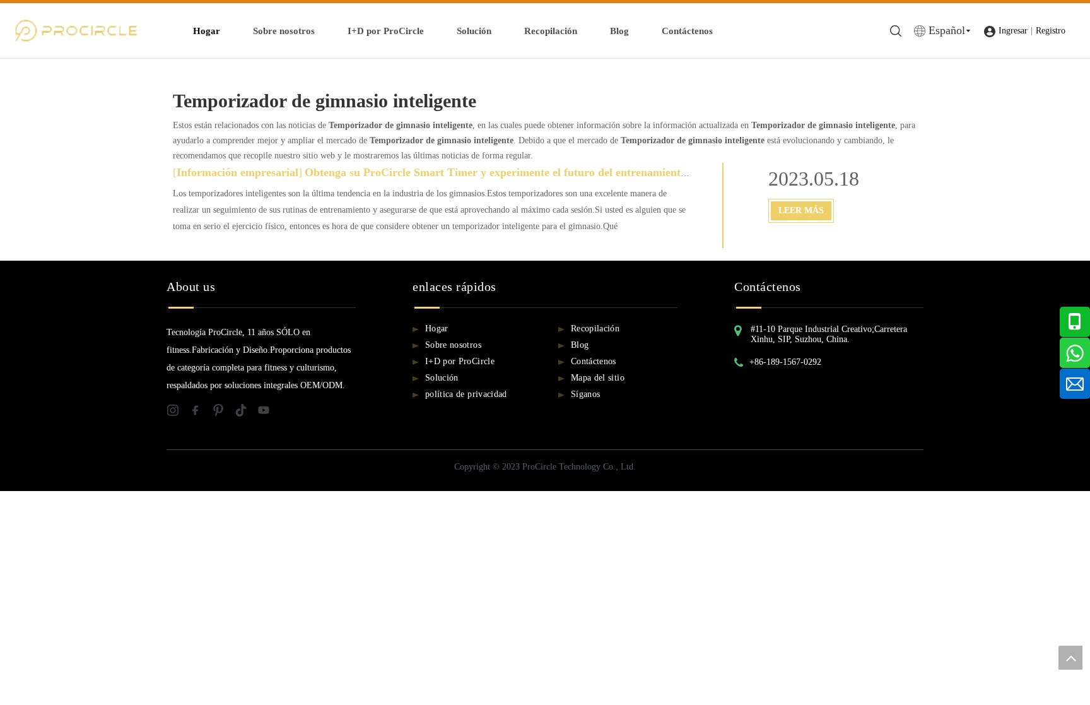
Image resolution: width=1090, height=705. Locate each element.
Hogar (206, 31)
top (1070, 658)
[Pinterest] (223, 413)
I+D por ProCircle (386, 31)
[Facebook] (200, 413)
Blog (619, 31)
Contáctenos (687, 31)
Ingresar (1013, 30)
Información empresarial (237, 172)
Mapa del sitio (597, 377)
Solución (474, 31)
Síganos (585, 394)
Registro (1050, 30)
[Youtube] (267, 413)
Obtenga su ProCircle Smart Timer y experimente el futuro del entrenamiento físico (510, 172)
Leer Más (801, 210)
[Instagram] (178, 413)
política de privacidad (466, 394)
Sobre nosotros (284, 31)
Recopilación (550, 31)
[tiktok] (246, 413)
